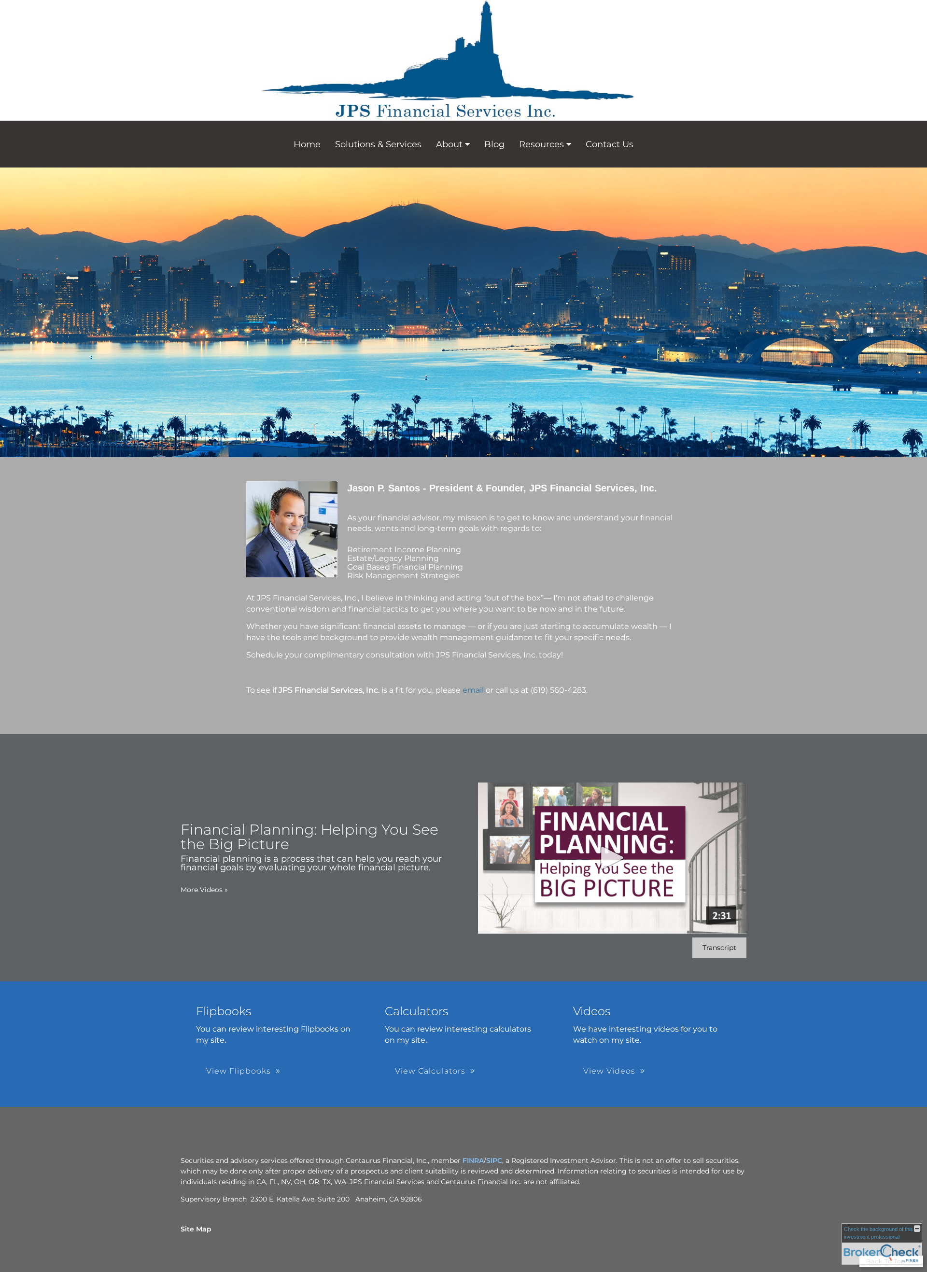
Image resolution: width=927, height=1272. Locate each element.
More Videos (204, 889)
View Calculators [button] (430, 1071)
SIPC (494, 1160)
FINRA (473, 1160)
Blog (494, 144)
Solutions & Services (378, 144)
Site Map (196, 1229)
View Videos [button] (609, 1071)
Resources (541, 144)
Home (307, 144)
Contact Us (609, 144)
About (449, 144)
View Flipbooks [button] (238, 1071)
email (473, 690)
